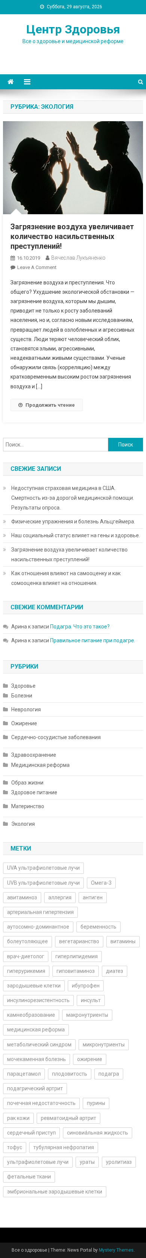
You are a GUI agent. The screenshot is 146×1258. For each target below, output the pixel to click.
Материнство (27, 806)
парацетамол (24, 1074)
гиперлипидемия (76, 956)
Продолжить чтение (50, 405)
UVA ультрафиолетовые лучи (43, 868)
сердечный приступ (31, 1133)
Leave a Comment (37, 267)
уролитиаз (119, 1162)
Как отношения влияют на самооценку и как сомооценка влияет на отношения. (66, 578)
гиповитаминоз (76, 971)
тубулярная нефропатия (63, 1147)
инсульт (91, 1000)
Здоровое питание (34, 792)
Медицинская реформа (40, 765)
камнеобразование (31, 1015)
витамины (123, 941)
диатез (114, 971)
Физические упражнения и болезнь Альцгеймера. (73, 522)
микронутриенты (104, 1045)
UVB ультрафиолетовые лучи (43, 883)
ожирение (89, 1059)
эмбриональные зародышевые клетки (54, 1192)
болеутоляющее (27, 941)
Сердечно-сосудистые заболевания (56, 737)
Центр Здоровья (73, 29)
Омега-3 (101, 883)
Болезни (21, 696)
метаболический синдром (39, 1045)
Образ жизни (27, 783)
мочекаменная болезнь (36, 1059)
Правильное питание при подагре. (92, 640)
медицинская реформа (36, 1030)
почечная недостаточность (41, 1103)
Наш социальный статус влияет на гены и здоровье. (75, 535)
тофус (14, 1147)
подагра (108, 1074)
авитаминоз (22, 897)
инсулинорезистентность (38, 1000)
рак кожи (18, 1118)
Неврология (26, 709)
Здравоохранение (33, 755)
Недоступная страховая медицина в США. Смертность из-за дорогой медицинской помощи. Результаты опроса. (72, 498)
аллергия (60, 897)
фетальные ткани (29, 1177)
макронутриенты (87, 1015)
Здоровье (23, 686)
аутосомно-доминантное (38, 927)
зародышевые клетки (34, 986)
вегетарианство (79, 941)
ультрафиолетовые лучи (38, 1162)
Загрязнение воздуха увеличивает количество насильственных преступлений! (72, 236)
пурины (96, 1103)
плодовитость (69, 1074)
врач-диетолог (25, 956)
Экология (23, 824)
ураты (87, 1162)
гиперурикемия (26, 971)
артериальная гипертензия (40, 912)
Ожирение (24, 723)
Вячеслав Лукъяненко (78, 258)
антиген (93, 897)
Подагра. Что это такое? (80, 627)
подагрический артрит (35, 1088)
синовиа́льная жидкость (97, 1133)
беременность (98, 927)
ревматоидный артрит (68, 1118)
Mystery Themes (116, 1250)
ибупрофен (86, 986)
